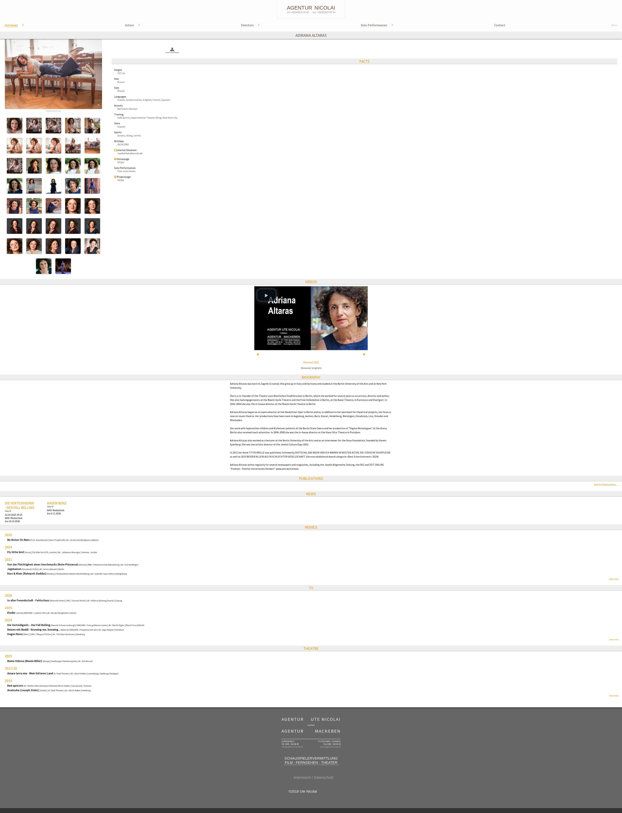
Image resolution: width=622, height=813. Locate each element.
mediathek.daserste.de (130, 153)
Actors (129, 25)
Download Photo (172, 52)
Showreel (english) (311, 368)
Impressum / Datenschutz (314, 777)
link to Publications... (605, 484)
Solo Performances (374, 25)
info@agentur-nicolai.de (292, 746)
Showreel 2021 (311, 362)
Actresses (11, 25)
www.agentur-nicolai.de (330, 746)
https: (120, 162)
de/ (614, 25)
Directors (247, 25)
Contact (499, 25)
